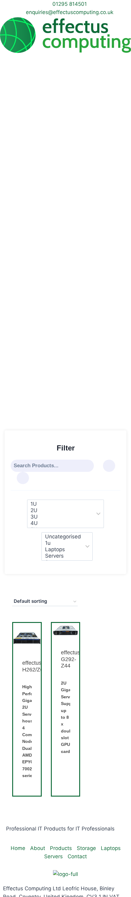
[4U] (61, 523)
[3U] (61, 517)
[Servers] (63, 556)
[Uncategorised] (63, 536)
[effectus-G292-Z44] (66, 631)
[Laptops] (63, 549)
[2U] (61, 510)
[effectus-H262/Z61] (27, 637)
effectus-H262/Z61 (34, 666)
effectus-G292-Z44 (71, 659)
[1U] (61, 504)
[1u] (63, 543)
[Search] (89, 466)
